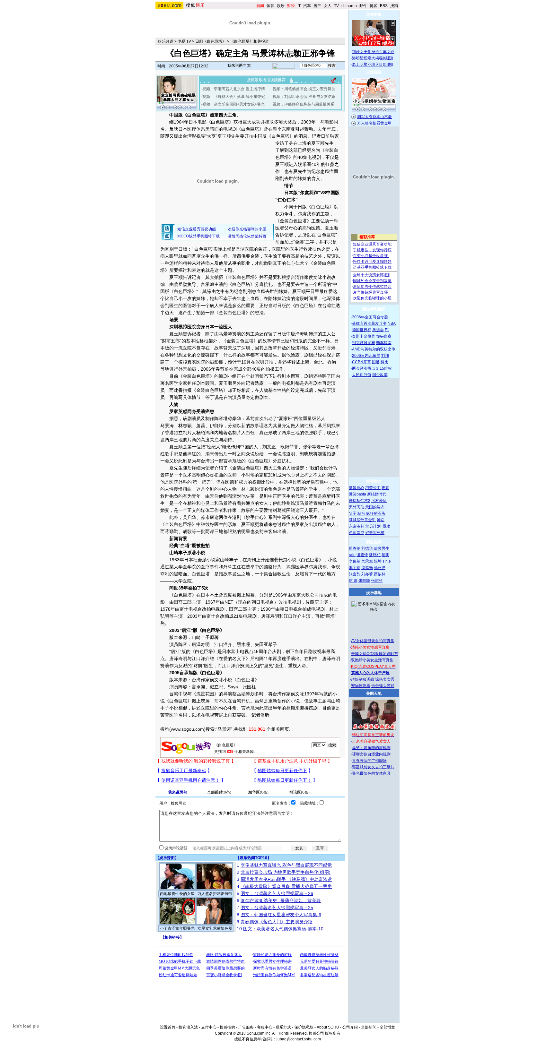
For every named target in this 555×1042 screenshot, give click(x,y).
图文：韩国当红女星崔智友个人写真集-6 (281, 914)
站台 (361, 513)
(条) (219, 792)
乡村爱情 (379, 500)
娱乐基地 (374, 592)
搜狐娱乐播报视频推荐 (266, 80)
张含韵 (354, 574)
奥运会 (378, 330)
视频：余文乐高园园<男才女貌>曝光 (233, 104)
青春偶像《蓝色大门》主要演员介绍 (277, 921)
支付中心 (208, 1027)
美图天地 (374, 693)
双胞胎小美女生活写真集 (372, 660)
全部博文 (387, 1027)
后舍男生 (381, 548)
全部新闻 (368, 1027)
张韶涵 (377, 580)
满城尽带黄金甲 (362, 520)
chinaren (349, 6)
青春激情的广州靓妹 (369, 760)
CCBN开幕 (361, 362)
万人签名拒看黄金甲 (374, 123)
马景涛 (225, 333)
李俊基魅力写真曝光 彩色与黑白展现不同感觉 (286, 865)
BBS (384, 6)
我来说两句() (239, 65)
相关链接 (172, 937)
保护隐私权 (303, 1027)
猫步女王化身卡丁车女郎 (373, 51)
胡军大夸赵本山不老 (374, 117)
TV (336, 6)
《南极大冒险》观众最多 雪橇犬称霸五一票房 (286, 886)
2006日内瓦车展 (366, 355)
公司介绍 (350, 1027)
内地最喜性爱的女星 (177, 893)
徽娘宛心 (356, 488)
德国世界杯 (361, 330)
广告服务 (246, 1027)
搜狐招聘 (227, 1027)
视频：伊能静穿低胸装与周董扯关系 (303, 104)
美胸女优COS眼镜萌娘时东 (374, 653)
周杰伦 (354, 548)
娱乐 (281, 6)
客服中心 (264, 1027)
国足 (376, 362)
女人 (327, 6)
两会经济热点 (363, 368)
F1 (387, 330)
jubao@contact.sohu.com (299, 1039)
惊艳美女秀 (384, 679)
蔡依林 (379, 574)
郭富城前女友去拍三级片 (373, 767)
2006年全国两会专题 (370, 317)
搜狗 (394, 6)
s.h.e (387, 561)
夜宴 (385, 488)
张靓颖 (364, 580)
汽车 (307, 6)
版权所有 (332, 1033)
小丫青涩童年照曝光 (177, 928)
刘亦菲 (367, 574)
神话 (380, 520)
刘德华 (367, 548)
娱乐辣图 (167, 858)
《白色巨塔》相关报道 (249, 41)
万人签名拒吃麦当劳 (215, 893)
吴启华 (189, 517)
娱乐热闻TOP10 (253, 858)
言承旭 (207, 284)
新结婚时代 (376, 494)
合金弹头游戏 (382, 686)
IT (299, 6)
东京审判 (356, 526)
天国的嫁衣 (374, 507)
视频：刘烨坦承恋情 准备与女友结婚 (304, 96)
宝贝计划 (373, 526)
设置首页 (167, 1027)
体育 (270, 6)
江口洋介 (293, 616)
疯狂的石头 (375, 513)
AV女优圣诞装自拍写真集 (372, 641)
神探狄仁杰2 (359, 500)
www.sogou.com (187, 729)
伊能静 (216, 425)
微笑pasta (358, 494)
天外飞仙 (356, 507)
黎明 (385, 555)
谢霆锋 (362, 555)
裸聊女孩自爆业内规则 (371, 754)
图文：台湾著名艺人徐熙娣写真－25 (277, 907)
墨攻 (386, 526)
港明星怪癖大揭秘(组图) (372, 58)
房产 (317, 6)
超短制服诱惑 (362, 679)
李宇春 (354, 567)
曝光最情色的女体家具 (371, 773)
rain (352, 555)
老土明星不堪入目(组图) (372, 64)
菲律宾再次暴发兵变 (369, 323)
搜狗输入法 (188, 1027)
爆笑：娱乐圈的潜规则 (371, 747)
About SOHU (328, 1027)
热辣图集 (374, 14)
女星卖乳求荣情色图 (215, 928)
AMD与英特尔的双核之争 (373, 349)
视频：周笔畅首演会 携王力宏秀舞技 (304, 89)
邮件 (363, 6)
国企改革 (380, 375)
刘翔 (385, 355)
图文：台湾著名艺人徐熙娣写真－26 (277, 893)
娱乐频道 (165, 41)
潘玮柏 (375, 555)
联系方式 (283, 1027)
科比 (384, 362)
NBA (392, 323)
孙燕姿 (379, 567)
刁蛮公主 (373, 488)
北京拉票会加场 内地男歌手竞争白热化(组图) (285, 872)
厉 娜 (353, 580)
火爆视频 (374, 72)
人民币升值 (361, 375)
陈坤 (378, 561)
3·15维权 (384, 368)
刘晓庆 (306, 453)
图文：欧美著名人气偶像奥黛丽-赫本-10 (283, 928)
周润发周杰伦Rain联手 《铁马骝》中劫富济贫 (286, 879)
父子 (353, 513)
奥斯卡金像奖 (363, 336)
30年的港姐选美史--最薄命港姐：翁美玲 (281, 900)
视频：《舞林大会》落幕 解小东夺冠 (233, 96)
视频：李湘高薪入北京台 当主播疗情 (233, 89)
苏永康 (207, 517)
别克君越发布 (363, 342)
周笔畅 (367, 567)
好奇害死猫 (374, 532)
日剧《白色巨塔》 (210, 41)
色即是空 (356, 532)
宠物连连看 (360, 686)
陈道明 (288, 453)
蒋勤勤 (171, 531)
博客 (373, 6)
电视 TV (184, 41)
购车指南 (384, 342)
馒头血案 (384, 336)
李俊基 (354, 561)
